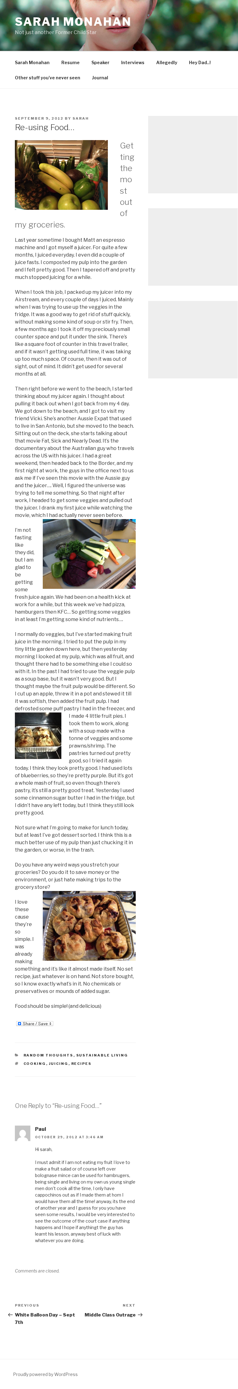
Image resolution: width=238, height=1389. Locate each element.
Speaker (100, 62)
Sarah (81, 118)
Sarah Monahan (73, 22)
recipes (81, 1063)
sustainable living (102, 1055)
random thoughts (48, 1055)
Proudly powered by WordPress (45, 1374)
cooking (35, 1063)
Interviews (132, 62)
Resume (70, 62)
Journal (100, 77)
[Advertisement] (193, 154)
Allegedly (166, 62)
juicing (58, 1063)
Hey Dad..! (200, 62)
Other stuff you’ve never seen (47, 77)
